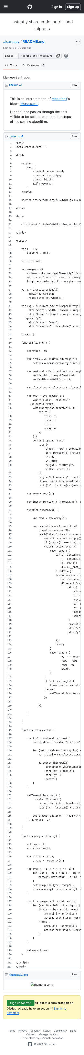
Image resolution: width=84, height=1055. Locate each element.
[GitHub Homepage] (30, 1044)
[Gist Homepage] (29, 6)
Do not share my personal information (42, 1038)
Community (60, 1030)
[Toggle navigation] (5, 6)
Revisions (35, 65)
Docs (73, 1030)
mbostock (59, 99)
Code (13, 65)
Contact (30, 1034)
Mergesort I (29, 104)
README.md (33, 41)
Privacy (22, 1030)
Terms (11, 1030)
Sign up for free (20, 1003)
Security (35, 1030)
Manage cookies (48, 1034)
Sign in (56, 7)
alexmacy (11, 41)
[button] (58, 56)
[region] (42, 110)
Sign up (73, 7)
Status (47, 1030)
